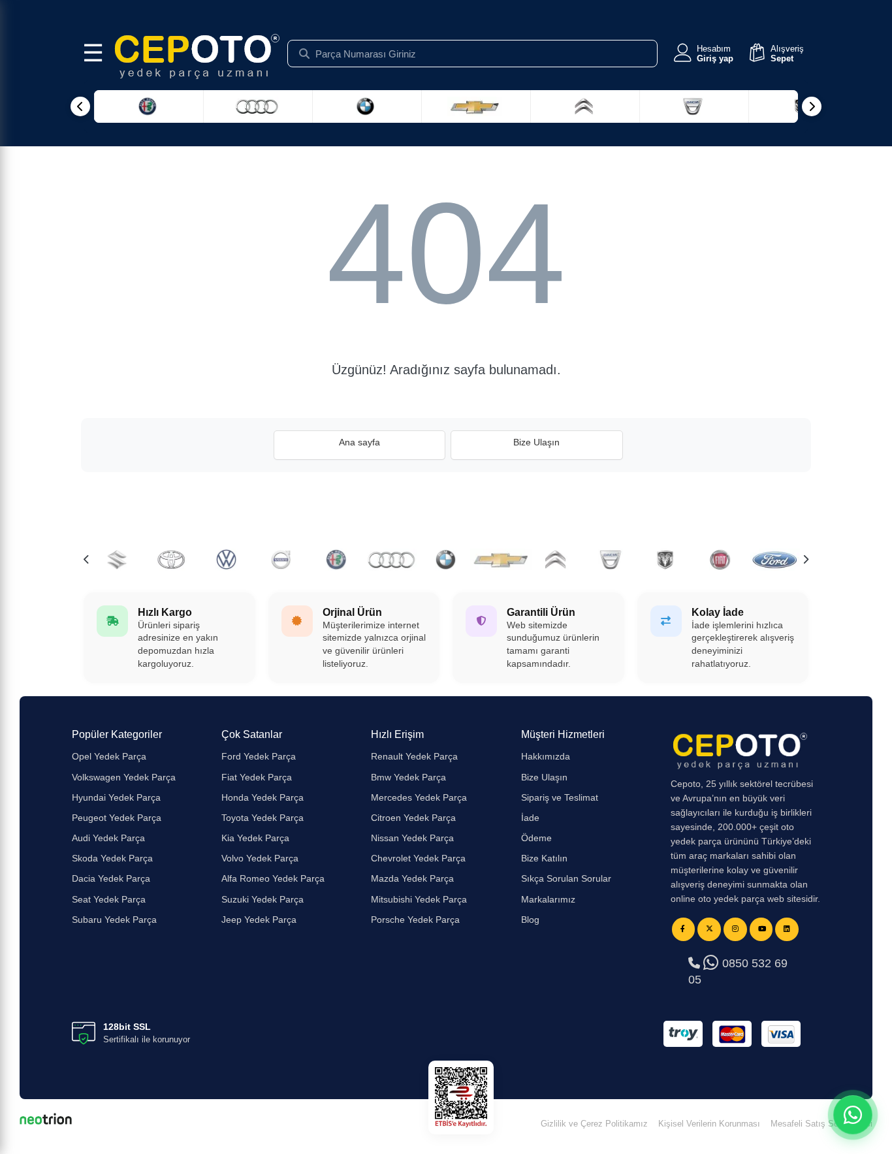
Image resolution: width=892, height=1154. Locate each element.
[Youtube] (761, 929)
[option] (281, 560)
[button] (702, 53)
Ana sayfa (359, 442)
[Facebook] (683, 929)
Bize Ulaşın (536, 442)
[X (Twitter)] (709, 929)
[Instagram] (735, 929)
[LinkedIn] (787, 929)
